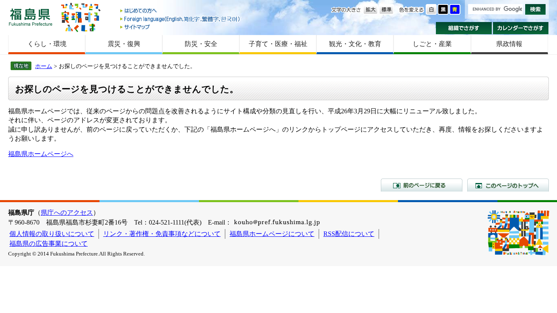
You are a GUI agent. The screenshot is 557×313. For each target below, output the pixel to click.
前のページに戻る (421, 185)
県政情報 (509, 43)
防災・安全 (201, 43)
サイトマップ (180, 27)
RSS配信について (348, 233)
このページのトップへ (508, 185)
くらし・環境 (46, 43)
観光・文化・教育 (355, 43)
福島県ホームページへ (40, 153)
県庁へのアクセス (67, 212)
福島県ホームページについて (272, 233)
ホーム (43, 66)
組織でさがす (464, 28)
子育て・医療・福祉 (278, 43)
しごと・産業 (432, 43)
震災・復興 (124, 43)
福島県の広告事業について (48, 243)
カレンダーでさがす (521, 28)
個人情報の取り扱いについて (51, 233)
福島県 (30, 16)
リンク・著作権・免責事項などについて (162, 233)
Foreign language (180, 19)
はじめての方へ (180, 11)
